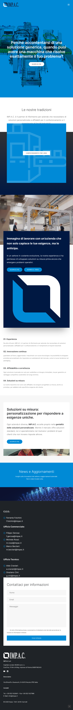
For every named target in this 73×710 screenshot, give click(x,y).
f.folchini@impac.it (14, 521)
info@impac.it (13, 696)
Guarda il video (33, 269)
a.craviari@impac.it (14, 569)
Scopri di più (36, 64)
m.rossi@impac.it (13, 543)
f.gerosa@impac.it (14, 536)
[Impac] (11, 5)
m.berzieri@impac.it (15, 549)
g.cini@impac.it (13, 576)
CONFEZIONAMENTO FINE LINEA (36, 153)
